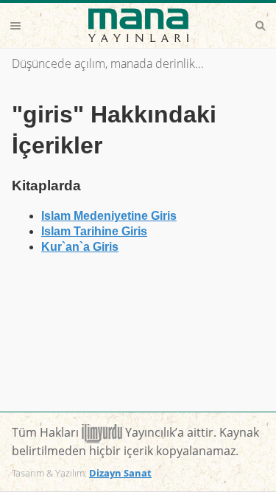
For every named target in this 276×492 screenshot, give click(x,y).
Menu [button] (15, 26)
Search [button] (260, 26)
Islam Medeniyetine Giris (109, 215)
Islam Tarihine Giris (94, 231)
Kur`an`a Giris (79, 246)
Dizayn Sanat (120, 472)
